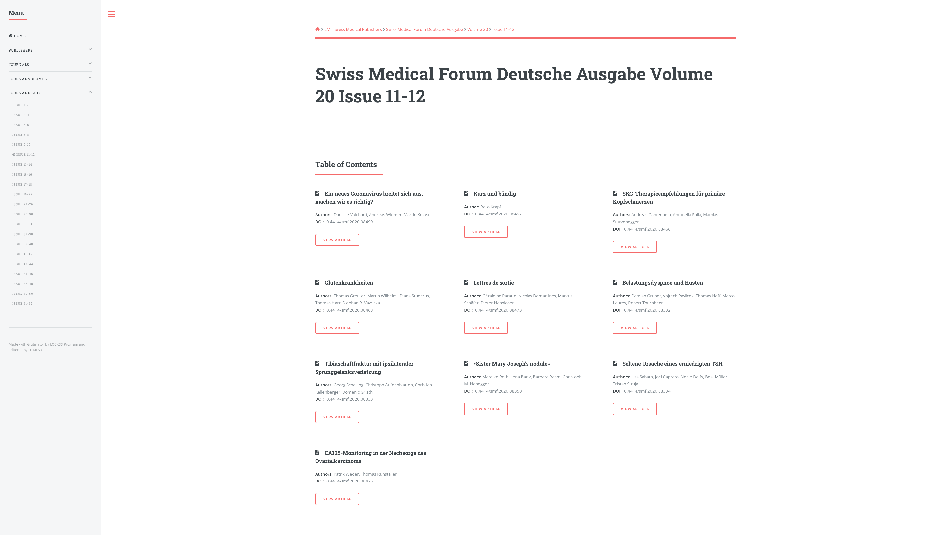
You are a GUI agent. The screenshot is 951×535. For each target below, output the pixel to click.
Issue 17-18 (22, 184)
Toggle (112, 14)
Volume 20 (477, 29)
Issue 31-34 (22, 224)
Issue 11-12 (503, 29)
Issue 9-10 (21, 144)
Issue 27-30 (22, 214)
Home (19, 35)
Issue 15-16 (22, 174)
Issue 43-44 (22, 264)
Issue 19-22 (22, 194)
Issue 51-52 (22, 303)
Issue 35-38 (22, 234)
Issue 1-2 (20, 105)
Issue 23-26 (22, 204)
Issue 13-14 (22, 164)
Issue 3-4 (20, 115)
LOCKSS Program (64, 344)
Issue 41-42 (22, 254)
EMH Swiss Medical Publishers (353, 29)
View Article (337, 239)
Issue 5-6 (20, 125)
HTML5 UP (36, 350)
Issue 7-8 (20, 134)
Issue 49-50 (22, 293)
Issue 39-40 (22, 244)
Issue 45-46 (22, 274)
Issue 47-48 (22, 284)
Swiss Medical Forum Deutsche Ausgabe (424, 29)
